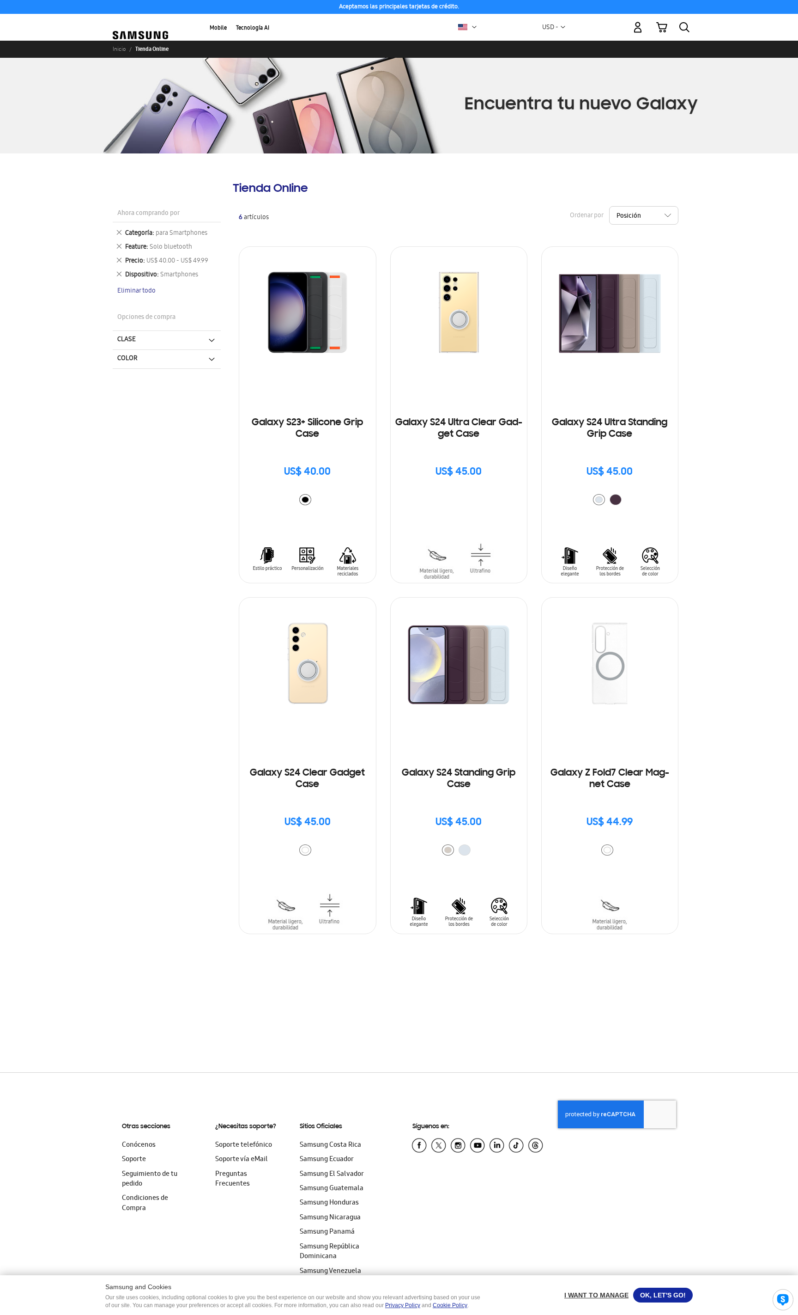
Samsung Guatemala (331, 1188)
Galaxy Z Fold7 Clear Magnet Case (609, 779)
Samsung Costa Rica (330, 1145)
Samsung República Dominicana (329, 1252)
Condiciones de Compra (145, 1203)
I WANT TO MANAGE (596, 1295)
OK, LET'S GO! (663, 1295)
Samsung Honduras (329, 1203)
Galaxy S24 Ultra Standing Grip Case (609, 429)
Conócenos (139, 1145)
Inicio (119, 49)
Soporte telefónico (243, 1145)
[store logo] (140, 22)
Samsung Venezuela (330, 1271)
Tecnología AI (252, 28)
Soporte (134, 1159)
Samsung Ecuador (327, 1159)
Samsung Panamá (327, 1232)
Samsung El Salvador (332, 1174)
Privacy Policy (402, 1305)
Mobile (218, 28)
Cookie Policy (450, 1305)
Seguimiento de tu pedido (149, 1179)
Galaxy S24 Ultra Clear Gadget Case (458, 429)
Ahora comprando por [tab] (148, 213)
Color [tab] (127, 359)
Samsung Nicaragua (330, 1217)
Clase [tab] (126, 340)
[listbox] (307, 501)
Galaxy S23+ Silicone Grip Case (307, 429)
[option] (305, 499)
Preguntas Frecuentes (232, 1179)
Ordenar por (586, 216)
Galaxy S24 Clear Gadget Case (307, 779)
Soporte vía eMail (241, 1159)
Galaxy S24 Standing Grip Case (458, 779)
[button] (474, 27)
